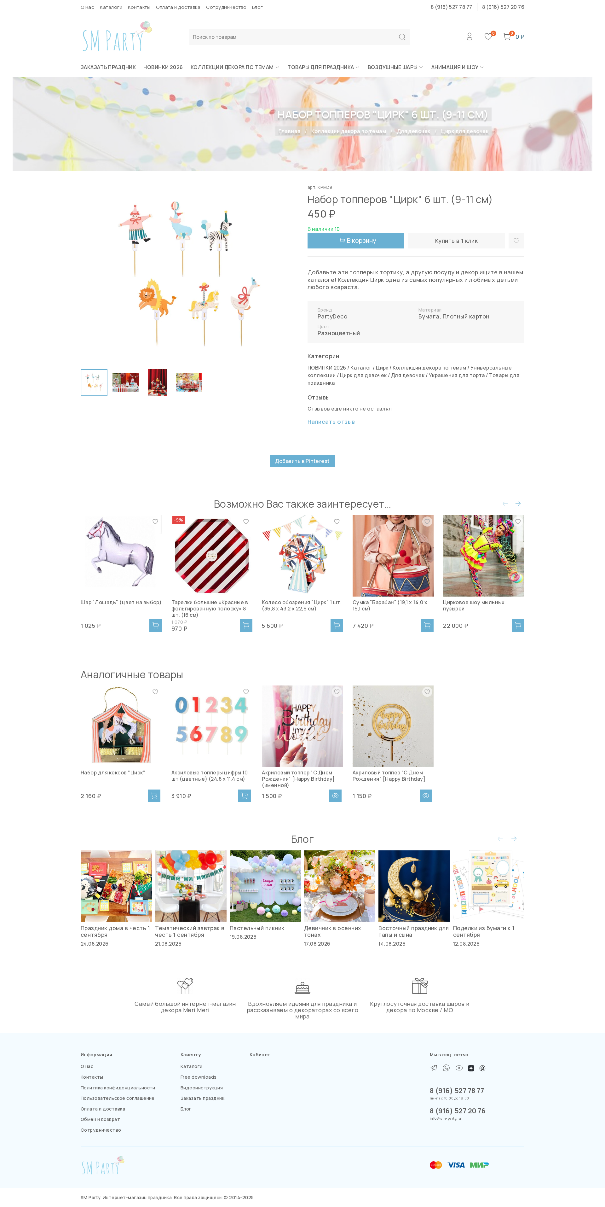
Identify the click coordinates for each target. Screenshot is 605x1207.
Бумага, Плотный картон (454, 316)
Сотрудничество (226, 7)
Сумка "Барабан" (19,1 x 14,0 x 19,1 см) (390, 605)
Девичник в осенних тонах (332, 931)
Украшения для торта (457, 375)
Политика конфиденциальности (118, 1088)
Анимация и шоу (455, 67)
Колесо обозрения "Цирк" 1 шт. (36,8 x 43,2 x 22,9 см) (302, 605)
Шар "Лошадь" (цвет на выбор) (121, 602)
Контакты (139, 7)
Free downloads (199, 1077)
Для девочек (413, 131)
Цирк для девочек (464, 131)
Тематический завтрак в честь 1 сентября (190, 931)
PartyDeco (332, 316)
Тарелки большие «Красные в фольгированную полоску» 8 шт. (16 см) (209, 608)
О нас (87, 7)
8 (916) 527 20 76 (503, 6)
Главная (289, 131)
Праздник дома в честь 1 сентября (115, 931)
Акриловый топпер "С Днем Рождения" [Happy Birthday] (389, 775)
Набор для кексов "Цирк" (113, 772)
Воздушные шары (393, 67)
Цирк (382, 367)
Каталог (361, 367)
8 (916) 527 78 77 (451, 6)
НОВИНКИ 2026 (163, 67)
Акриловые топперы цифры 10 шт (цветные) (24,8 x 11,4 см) (209, 775)
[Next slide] (287, 273)
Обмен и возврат (100, 1119)
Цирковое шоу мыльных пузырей (474, 605)
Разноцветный (339, 333)
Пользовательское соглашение (118, 1098)
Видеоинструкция (202, 1088)
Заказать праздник (108, 67)
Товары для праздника (320, 67)
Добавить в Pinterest (302, 461)
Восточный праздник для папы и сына (413, 931)
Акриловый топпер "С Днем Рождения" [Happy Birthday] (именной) (298, 779)
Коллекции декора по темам (232, 67)
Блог (257, 7)
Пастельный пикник (257, 928)
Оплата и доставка (178, 7)
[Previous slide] (90, 273)
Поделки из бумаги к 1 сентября (484, 931)
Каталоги (111, 7)
